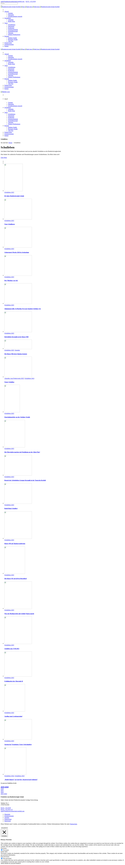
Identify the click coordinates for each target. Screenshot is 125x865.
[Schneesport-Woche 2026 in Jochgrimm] (18, 247)
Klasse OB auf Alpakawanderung (14, 543)
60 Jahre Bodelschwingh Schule (14, 196)
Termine (6, 817)
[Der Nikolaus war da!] (18, 275)
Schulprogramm (9, 816)
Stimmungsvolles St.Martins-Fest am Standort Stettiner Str (22, 308)
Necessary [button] (4, 848)
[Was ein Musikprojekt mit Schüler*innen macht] (18, 608)
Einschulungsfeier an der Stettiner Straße (17, 417)
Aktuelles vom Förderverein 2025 (14, 378)
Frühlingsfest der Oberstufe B (13, 681)
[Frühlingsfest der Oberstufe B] (18, 676)
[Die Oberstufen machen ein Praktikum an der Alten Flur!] (14, 447)
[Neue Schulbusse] (18, 219)
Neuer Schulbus (9, 382)
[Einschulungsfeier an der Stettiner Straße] (12, 412)
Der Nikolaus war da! (11, 280)
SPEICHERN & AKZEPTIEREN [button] (11, 863)
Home (10, 142)
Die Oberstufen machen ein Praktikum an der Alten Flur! (22, 452)
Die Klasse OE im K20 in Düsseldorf (15, 578)
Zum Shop (4, 157)
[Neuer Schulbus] (18, 377)
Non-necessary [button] (5, 856)
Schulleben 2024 (9, 776)
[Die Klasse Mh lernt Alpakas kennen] (18, 348)
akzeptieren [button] (4, 828)
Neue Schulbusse (9, 224)
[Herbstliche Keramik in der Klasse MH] (18, 331)
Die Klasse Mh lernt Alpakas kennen (15, 354)
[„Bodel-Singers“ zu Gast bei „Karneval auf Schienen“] (15, 774)
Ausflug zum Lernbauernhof (13, 716)
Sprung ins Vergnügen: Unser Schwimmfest (18, 744)
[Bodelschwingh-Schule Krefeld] (11, 7)
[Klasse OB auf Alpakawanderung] (18, 538)
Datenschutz (8, 819)
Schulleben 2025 (9, 192)
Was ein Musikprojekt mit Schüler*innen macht (19, 613)
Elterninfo (7, 814)
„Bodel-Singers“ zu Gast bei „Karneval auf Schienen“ (21, 779)
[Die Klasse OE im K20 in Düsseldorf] (14, 573)
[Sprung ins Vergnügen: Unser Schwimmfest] (18, 739)
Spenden (17, 350)
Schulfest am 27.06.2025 (11, 648)
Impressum (7, 821)
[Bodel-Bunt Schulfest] (18, 503)
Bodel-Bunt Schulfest (10, 508)
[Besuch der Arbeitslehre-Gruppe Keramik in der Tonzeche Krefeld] (18, 475)
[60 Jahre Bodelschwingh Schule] (13, 190)
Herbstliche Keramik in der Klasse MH (16, 337)
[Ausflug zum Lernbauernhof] (14, 711)
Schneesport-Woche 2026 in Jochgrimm (16, 252)
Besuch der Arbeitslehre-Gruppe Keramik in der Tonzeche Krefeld (25, 480)
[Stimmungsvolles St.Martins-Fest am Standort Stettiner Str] (18, 303)
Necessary (6, 850)
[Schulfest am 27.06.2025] (18, 643)
